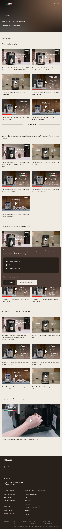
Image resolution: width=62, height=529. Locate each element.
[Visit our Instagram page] (7, 479)
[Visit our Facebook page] (4, 479)
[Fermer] (59, 249)
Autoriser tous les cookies (26, 282)
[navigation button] (3, 3)
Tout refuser (9, 282)
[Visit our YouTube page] (10, 479)
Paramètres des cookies (53, 526)
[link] (9, 4)
